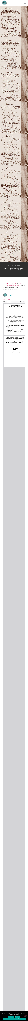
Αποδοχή (11, 1016)
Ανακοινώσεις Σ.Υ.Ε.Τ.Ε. (14, 266)
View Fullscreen (7, 299)
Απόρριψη (17, 1016)
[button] (25, 2)
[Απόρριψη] (25, 1016)
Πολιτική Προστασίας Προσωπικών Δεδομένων (14, 1018)
